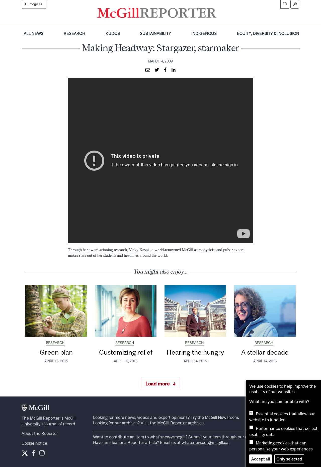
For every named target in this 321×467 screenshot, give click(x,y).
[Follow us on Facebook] (33, 454)
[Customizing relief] (126, 311)
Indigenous (204, 33)
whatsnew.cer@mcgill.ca (205, 442)
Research (74, 33)
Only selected (289, 458)
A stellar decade (265, 352)
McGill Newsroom (221, 417)
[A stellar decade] (265, 311)
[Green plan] (56, 311)
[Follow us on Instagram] (42, 454)
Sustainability (155, 33)
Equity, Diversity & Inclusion (268, 33)
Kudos (113, 33)
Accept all (260, 458)
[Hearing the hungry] (195, 311)
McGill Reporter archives (180, 422)
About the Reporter (40, 433)
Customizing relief (125, 352)
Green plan (56, 352)
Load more (157, 383)
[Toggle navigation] (220, 14)
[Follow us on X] (25, 453)
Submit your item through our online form (227, 436)
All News (33, 33)
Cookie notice (34, 443)
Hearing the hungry (195, 352)
